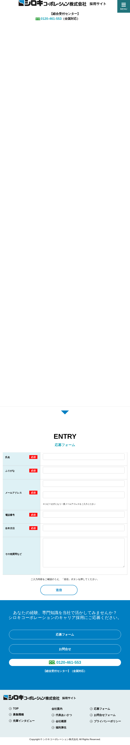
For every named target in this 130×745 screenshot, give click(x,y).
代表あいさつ (64, 715)
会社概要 (61, 721)
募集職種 (18, 714)
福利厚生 (61, 727)
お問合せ (65, 649)
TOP (16, 708)
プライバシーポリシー (107, 721)
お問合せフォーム (105, 715)
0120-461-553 (68, 662)
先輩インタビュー (23, 720)
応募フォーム (65, 634)
